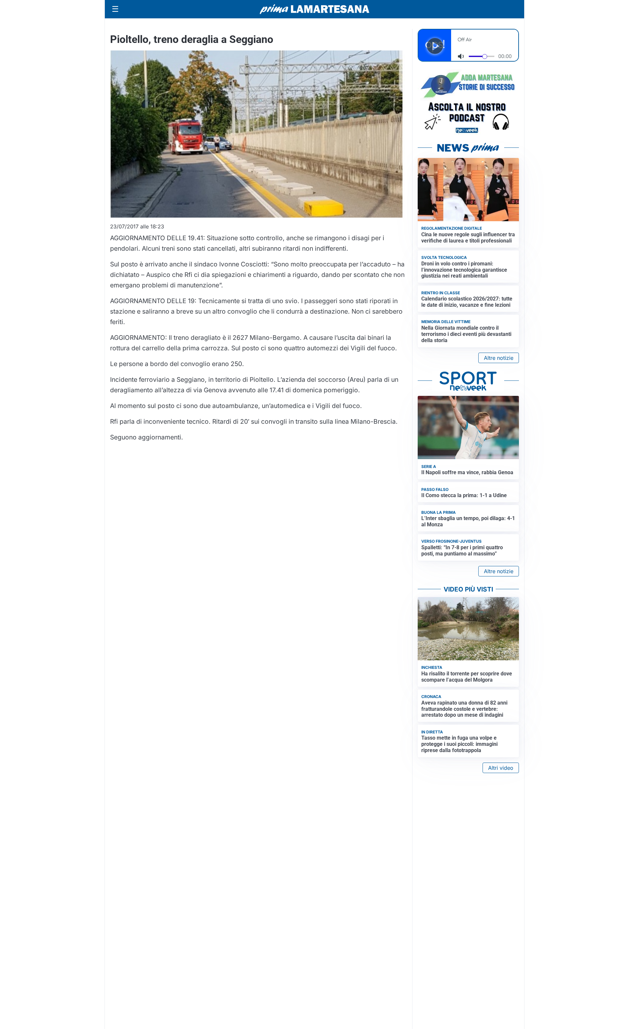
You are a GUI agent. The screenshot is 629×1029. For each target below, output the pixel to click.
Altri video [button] (500, 768)
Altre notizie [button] (498, 358)
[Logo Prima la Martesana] (314, 9)
